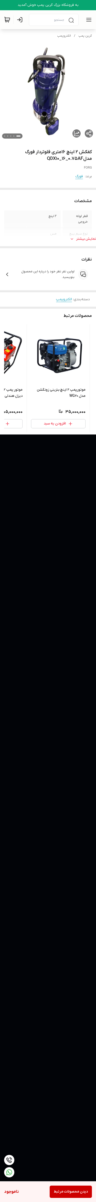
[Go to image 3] (10, 136)
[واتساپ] (9, 1172)
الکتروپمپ (64, 36)
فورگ (79, 176)
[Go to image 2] (13, 136)
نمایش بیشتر (86, 238)
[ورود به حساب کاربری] (21, 19)
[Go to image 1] (18, 136)
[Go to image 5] (4, 136)
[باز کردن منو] (88, 20)
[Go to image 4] (7, 136)
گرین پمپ (85, 36)
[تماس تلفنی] (9, 1160)
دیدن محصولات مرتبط (71, 1191)
